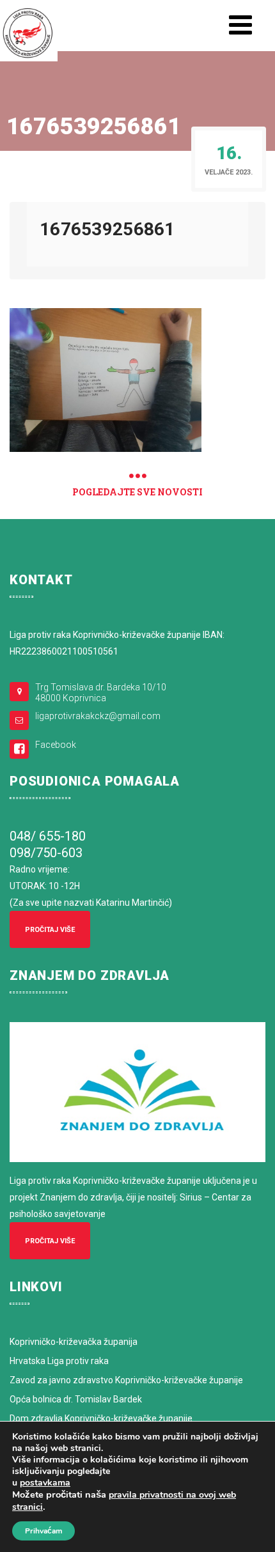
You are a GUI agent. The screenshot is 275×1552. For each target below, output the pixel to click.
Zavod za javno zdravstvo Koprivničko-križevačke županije (126, 1380)
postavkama (45, 1483)
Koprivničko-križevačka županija (74, 1342)
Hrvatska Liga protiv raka (59, 1361)
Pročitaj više (50, 930)
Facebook (55, 745)
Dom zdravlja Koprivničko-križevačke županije (101, 1418)
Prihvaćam (43, 1531)
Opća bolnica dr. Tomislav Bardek (76, 1399)
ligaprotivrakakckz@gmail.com (98, 716)
